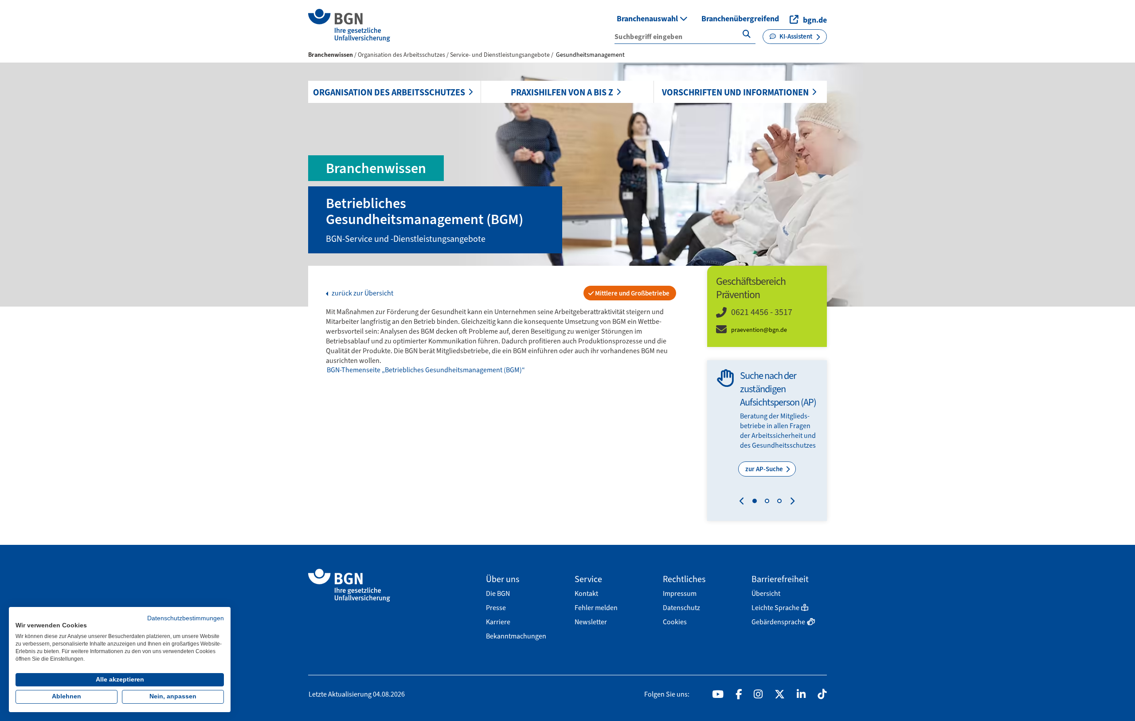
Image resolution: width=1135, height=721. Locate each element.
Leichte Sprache (775, 607)
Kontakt (586, 593)
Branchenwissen (330, 55)
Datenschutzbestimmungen (185, 618)
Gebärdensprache (778, 621)
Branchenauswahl (648, 18)
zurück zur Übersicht (361, 293)
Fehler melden (596, 607)
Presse (496, 607)
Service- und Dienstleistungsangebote (500, 55)
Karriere (498, 621)
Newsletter (591, 621)
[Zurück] (743, 502)
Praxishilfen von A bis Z (562, 92)
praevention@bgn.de (759, 330)
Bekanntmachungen (516, 636)
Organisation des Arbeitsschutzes (389, 92)
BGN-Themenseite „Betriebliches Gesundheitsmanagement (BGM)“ (426, 369)
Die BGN (498, 593)
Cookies (675, 621)
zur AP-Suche (764, 469)
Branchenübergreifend (740, 18)
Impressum (680, 593)
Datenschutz (681, 607)
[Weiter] (790, 502)
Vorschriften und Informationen (735, 92)
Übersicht (765, 593)
